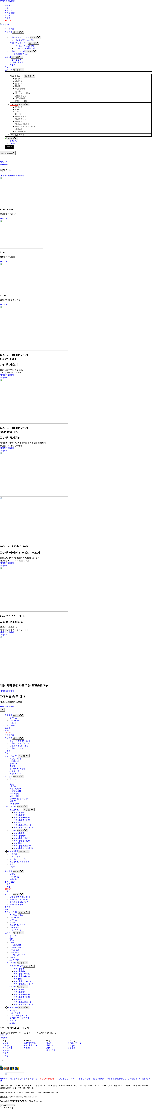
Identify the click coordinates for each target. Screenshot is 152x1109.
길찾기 (49, 1048)
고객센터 (71, 1046)
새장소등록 (50, 1050)
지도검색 (50, 1043)
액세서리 (6, 1051)
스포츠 (5, 1053)
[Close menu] (2, 710)
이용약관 (33, 1079)
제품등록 (9, 147)
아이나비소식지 (31, 1045)
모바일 (5, 1056)
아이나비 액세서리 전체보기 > (12, 175)
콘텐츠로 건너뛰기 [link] (8, 1)
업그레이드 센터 (74, 1043)
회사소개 (4, 1079)
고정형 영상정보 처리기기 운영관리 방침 (73, 1079)
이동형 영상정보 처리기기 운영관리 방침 (109, 1079)
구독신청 (4, 1038)
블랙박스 (6, 1043)
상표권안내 (132, 1079)
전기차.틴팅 (8, 1048)
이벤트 (27, 1048)
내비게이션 (7, 1046)
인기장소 (50, 1045)
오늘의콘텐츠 (30, 1043)
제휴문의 (13, 1079)
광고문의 (23, 1079)
